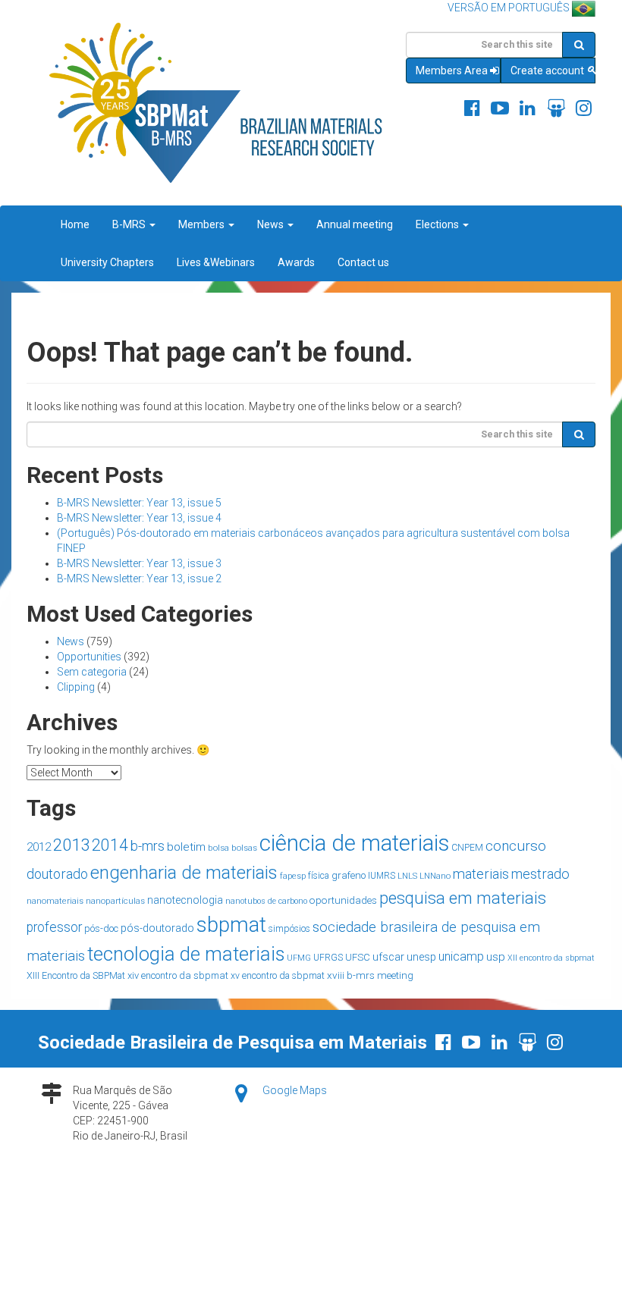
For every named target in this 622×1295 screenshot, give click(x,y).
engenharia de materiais (184, 872)
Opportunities (89, 657)
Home (75, 224)
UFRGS (328, 957)
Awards (296, 262)
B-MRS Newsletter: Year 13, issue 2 (139, 578)
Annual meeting (354, 224)
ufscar (388, 957)
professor (54, 927)
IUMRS (381, 875)
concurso (515, 845)
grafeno (348, 875)
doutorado (57, 874)
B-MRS (130, 224)
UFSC (357, 957)
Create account (548, 70)
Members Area (452, 70)
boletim (186, 847)
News (271, 224)
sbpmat (231, 924)
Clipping (76, 687)
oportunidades (343, 900)
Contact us (363, 262)
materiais (481, 874)
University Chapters (107, 262)
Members (202, 224)
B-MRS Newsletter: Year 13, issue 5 (139, 503)
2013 (71, 844)
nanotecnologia (185, 900)
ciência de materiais (354, 843)
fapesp (293, 876)
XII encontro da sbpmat (551, 958)
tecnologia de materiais (185, 953)
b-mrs (147, 846)
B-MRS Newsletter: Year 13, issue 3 (139, 563)
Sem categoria (92, 672)
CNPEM (467, 847)
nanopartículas (115, 900)
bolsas (244, 847)
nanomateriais (55, 901)
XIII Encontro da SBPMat (76, 975)
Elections (438, 224)
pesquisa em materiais (462, 898)
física (318, 875)
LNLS (407, 876)
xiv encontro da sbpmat (177, 975)
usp (495, 957)
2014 (110, 845)
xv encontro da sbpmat (278, 975)
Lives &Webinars (216, 262)
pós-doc (101, 928)
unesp (421, 957)
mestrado (540, 874)
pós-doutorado (157, 928)
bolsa (218, 847)
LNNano (435, 875)
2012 (39, 847)
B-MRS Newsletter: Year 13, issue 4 (139, 518)
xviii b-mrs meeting (370, 975)
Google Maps (294, 1090)
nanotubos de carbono (266, 901)
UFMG (299, 958)
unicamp (461, 956)
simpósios (289, 928)
